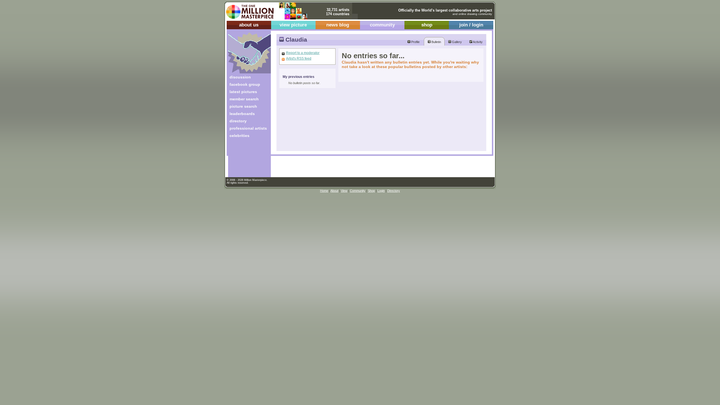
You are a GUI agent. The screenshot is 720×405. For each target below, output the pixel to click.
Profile (415, 42)
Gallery (456, 42)
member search (244, 99)
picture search (243, 106)
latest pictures (243, 91)
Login (381, 190)
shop (426, 25)
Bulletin (436, 42)
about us (248, 25)
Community (357, 190)
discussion (240, 77)
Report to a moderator (303, 53)
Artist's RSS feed (298, 58)
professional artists (248, 128)
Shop (371, 190)
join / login (471, 25)
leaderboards (242, 113)
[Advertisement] (245, 159)
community (382, 25)
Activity (477, 42)
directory (238, 121)
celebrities (239, 135)
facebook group (245, 84)
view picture (293, 25)
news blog (337, 25)
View (344, 190)
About (334, 190)
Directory (393, 190)
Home (324, 190)
